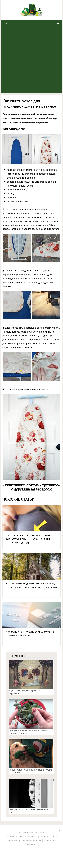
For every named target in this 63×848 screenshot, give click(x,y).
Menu (6, 23)
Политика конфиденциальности (21, 836)
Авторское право (49, 836)
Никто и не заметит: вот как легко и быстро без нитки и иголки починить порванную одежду (28, 539)
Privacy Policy (51, 840)
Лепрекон (23, 832)
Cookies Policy (32, 844)
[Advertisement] (31, 60)
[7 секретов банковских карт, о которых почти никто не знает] (31, 615)
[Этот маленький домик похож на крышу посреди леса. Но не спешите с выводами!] (31, 566)
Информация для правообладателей (23, 840)
